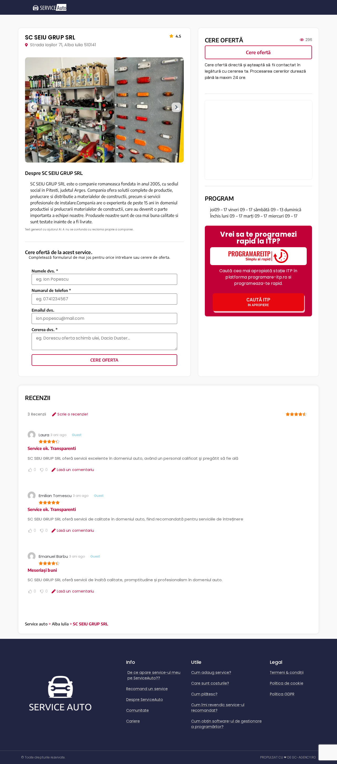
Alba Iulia (60, 623)
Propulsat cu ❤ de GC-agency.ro (288, 757)
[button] (32, 107)
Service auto (36, 623)
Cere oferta (104, 360)
